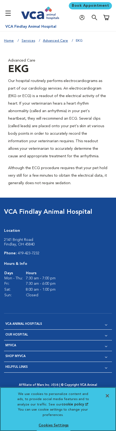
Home (9, 40)
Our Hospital (16, 334)
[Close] (107, 396)
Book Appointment (90, 6)
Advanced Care (55, 40)
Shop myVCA (15, 356)
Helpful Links (16, 367)
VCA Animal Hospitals (23, 324)
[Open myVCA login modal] (83, 17)
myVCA (10, 345)
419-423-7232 (28, 253)
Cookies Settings (54, 425)
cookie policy (75, 404)
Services (28, 40)
